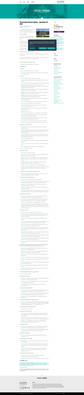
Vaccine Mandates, (28, 365)
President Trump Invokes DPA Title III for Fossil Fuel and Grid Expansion (59, 46)
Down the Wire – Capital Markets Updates (58, 79)
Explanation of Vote (24, 184)
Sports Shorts (55, 95)
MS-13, (20, 364)
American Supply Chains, (36, 362)
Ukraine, (24, 365)
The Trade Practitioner (56, 97)
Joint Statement (24, 112)
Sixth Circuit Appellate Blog (57, 93)
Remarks (22, 80)
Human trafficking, (38, 363)
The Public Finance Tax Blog (57, 96)
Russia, (35, 364)
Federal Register (55, 65)
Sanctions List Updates (25, 203)
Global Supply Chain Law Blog (57, 86)
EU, (46, 363)
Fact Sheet (23, 83)
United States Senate (56, 73)
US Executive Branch (26, 27)
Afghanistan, (28, 362)
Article (22, 138)
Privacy (20, 389)
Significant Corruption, (39, 364)
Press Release (23, 126)
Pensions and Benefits (56, 89)
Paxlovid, (32, 364)
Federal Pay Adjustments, (27, 363)
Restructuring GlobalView (56, 92)
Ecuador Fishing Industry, (42, 363)
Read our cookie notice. (32, 45)
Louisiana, (47, 363)
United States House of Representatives (58, 72)
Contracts (22, 148)
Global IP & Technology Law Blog (57, 82)
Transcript (23, 98)
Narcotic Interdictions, (25, 364)
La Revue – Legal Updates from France (58, 88)
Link (22, 273)
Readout (22, 78)
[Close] (55, 41)
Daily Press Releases (38, 212)
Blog (22, 284)
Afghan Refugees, (23, 362)
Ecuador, (37, 363)
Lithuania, (44, 363)
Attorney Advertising (22, 385)
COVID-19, (23, 27)
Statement (23, 84)
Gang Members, (34, 363)
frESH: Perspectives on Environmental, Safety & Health (59, 103)
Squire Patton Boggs (60, 2)
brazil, (46, 362)
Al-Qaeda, (31, 362)
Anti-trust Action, (42, 362)
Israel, (42, 363)
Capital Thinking (55, 78)
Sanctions (28, 164)
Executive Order (24, 103)
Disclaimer (23, 389)
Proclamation (23, 72)
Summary (22, 70)
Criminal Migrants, (33, 363)
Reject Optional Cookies (42, 48)
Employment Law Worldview (57, 81)
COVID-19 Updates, (27, 363)
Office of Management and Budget (57, 68)
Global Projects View (56, 85)
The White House (55, 69)
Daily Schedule (23, 152)
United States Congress (56, 70)
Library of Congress (56, 66)
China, (48, 362)
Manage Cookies (32, 48)
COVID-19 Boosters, (22, 363)
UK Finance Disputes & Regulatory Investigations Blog (57, 101)
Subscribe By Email (56, 28)
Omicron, (30, 364)
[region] (42, 45)
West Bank (32, 365)
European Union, (22, 363)
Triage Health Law (56, 99)
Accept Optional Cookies (51, 48)
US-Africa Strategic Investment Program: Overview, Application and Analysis (58, 37)
